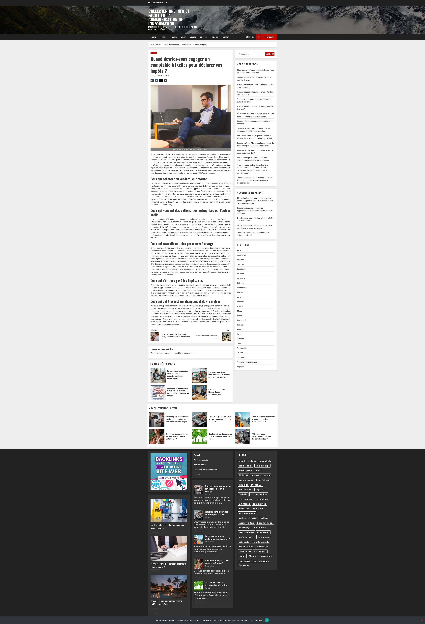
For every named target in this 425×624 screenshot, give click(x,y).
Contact (225, 37)
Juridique (240, 297)
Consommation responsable (260, 475)
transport (242, 556)
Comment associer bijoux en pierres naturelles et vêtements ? (156, 436)
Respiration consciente (261, 542)
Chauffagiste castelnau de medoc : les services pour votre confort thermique (156, 419)
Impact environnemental (247, 513)
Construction (242, 269)
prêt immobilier (244, 542)
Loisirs (240, 306)
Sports (239, 343)
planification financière (246, 537)
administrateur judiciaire (247, 461)
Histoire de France (259, 503)
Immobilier (241, 278)
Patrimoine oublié (263, 532)
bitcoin (258, 470)
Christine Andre (243, 225)
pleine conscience (263, 537)
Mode (239, 315)
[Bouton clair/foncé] (248, 37)
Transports (241, 357)
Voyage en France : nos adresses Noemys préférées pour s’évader (166, 602)
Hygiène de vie (244, 508)
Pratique (163, 37)
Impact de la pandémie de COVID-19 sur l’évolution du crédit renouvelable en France (158, 392)
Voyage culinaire (266, 556)
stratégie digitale (260, 551)
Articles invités (200, 465)
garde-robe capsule (245, 499)
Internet (240, 292)
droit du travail (256, 484)
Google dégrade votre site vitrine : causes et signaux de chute (199, 419)
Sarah (154, 76)
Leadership (264, 518)
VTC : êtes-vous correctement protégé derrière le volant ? (242, 436)
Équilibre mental (244, 565)
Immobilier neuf (257, 508)
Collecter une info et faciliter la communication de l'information (168, 17)
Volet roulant (253, 556)
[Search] (253, 37)
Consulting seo (243, 233)
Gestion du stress (261, 499)
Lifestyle (240, 301)
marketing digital (245, 527)
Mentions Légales (201, 460)
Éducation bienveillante (261, 561)
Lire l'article (155, 532)
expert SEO (260, 489)
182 (155, 613)
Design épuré (243, 484)
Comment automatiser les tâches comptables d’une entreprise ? (168, 565)
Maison (174, 37)
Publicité (240, 329)
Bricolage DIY (243, 475)
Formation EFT (269, 37)
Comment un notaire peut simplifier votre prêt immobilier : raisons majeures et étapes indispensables (254, 180)
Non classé (241, 320)
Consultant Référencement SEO (206, 470)
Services (240, 339)
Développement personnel (247, 218)
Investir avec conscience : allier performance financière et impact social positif (158, 375)
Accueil (153, 37)
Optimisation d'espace (246, 532)
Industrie (240, 283)
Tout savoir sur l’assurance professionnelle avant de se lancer (199, 436)
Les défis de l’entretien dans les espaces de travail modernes (167, 526)
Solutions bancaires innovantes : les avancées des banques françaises (199, 375)
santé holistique (262, 546)
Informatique (242, 288)
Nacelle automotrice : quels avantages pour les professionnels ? (242, 419)
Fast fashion (243, 494)
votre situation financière (210, 314)
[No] (422, 620)
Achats (239, 250)
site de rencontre (245, 551)
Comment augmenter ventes (248, 208)
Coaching (240, 264)
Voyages (193, 37)
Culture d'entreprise (263, 480)
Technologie (242, 348)
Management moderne (264, 523)
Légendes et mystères (246, 523)
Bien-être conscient (245, 465)
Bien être (203, 37)
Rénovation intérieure (246, 546)
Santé (183, 37)
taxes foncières (192, 186)
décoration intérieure (246, 489)
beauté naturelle (265, 461)
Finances (215, 37)
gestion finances (244, 503)
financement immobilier (259, 494)
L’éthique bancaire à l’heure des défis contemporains (199, 392)
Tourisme (240, 353)
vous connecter (166, 353)
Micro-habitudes (260, 527)
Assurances (241, 255)
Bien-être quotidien (245, 470)
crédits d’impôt (179, 253)
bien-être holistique (262, 465)
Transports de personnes (247, 362)
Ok (267, 620)
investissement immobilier (248, 518)
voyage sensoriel (244, 561)
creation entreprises (246, 480)
